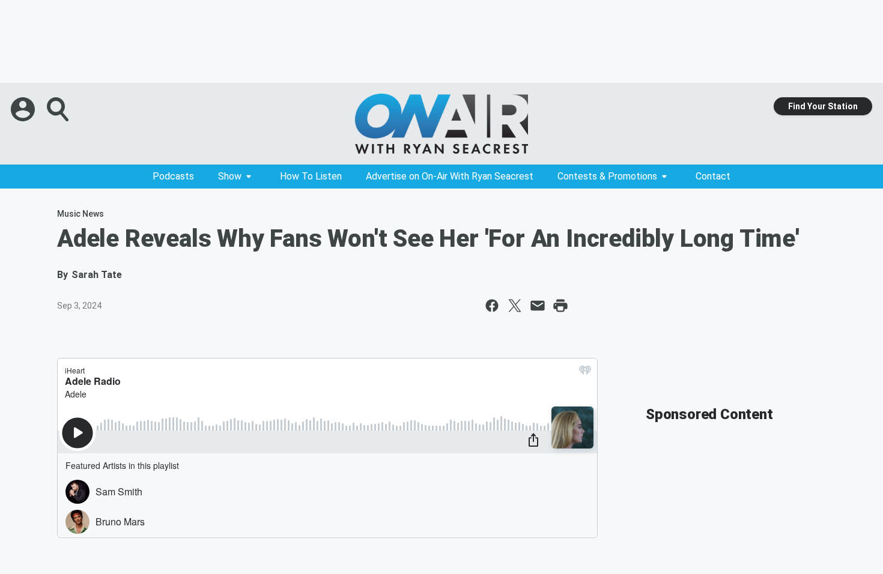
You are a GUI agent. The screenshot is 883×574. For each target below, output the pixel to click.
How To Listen (311, 176)
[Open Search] (59, 109)
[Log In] (24, 109)
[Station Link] (441, 124)
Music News (80, 214)
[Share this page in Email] (537, 305)
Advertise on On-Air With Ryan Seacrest (449, 176)
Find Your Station (823, 106)
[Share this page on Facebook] (492, 305)
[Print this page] (560, 305)
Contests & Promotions (607, 176)
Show (229, 176)
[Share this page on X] (514, 305)
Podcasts (173, 176)
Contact (713, 176)
